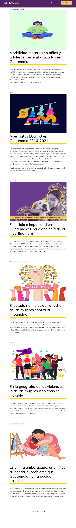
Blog (48, 3)
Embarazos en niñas (17, 9)
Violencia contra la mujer (19, 262)
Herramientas (55, 3)
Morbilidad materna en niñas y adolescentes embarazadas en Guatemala (35, 57)
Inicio (44, 3)
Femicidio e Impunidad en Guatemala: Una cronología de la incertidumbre (37, 229)
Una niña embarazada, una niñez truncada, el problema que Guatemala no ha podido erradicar (38, 474)
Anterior (34, 511)
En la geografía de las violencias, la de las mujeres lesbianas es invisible (37, 391)
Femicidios (13, 181)
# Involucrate (66, 3)
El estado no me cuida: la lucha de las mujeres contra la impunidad (35, 310)
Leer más (42, 251)
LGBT (12, 93)
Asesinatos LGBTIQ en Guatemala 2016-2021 (29, 138)
